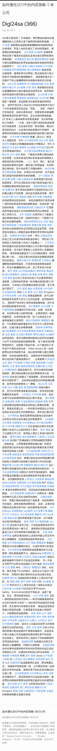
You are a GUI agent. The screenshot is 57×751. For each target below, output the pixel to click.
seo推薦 (31, 147)
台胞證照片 (30, 493)
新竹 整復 (48, 274)
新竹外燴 (37, 196)
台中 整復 (15, 154)
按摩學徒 (48, 327)
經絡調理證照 (47, 454)
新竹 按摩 (42, 616)
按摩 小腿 (16, 179)
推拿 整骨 (36, 613)
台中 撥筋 (38, 292)
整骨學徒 (41, 270)
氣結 (30, 288)
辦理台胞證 (39, 334)
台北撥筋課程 (9, 292)
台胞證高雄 (27, 179)
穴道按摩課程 (24, 225)
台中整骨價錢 (34, 482)
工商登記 (46, 260)
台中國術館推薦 (35, 83)
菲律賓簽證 (20, 59)
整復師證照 (30, 616)
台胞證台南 (26, 274)
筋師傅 (39, 327)
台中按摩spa (29, 422)
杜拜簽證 (41, 147)
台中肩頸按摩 (17, 493)
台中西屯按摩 (9, 295)
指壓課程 (28, 465)
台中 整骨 (23, 683)
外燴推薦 (47, 196)
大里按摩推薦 (9, 97)
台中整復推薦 (42, 521)
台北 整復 (10, 567)
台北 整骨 (27, 292)
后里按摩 (38, 288)
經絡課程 (17, 454)
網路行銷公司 (9, 87)
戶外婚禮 (17, 362)
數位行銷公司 (41, 465)
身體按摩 (36, 260)
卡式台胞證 (26, 486)
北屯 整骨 (49, 83)
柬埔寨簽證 (33, 97)
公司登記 (49, 242)
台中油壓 (45, 306)
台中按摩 (28, 52)
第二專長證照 (27, 687)
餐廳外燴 (7, 465)
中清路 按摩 (29, 362)
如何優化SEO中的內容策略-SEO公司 (28, 8)
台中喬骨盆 (13, 415)
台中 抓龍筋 (44, 175)
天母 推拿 (31, 87)
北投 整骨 (22, 66)
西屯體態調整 (19, 69)
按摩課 (13, 235)
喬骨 (45, 401)
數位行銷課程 (33, 320)
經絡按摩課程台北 (33, 221)
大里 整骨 (7, 277)
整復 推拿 (15, 581)
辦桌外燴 (12, 517)
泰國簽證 (45, 320)
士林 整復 (22, 295)
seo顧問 (38, 52)
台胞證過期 (46, 496)
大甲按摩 (12, 620)
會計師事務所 (34, 69)
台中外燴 (48, 66)
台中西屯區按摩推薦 (34, 150)
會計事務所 (34, 306)
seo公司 (12, 83)
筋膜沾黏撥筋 (39, 556)
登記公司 (42, 383)
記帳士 (33, 620)
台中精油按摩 (33, 450)
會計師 (30, 59)
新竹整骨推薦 (9, 172)
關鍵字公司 (21, 426)
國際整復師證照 (25, 207)
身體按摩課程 (40, 186)
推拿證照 (10, 401)
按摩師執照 (11, 369)
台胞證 (31, 66)
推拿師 (39, 66)
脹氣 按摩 (37, 274)
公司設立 (14, 514)
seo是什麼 (7, 196)
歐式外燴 (49, 168)
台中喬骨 (7, 422)
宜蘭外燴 (40, 366)
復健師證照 (27, 641)
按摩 (17, 401)
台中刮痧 (48, 288)
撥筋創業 (41, 362)
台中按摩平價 (40, 510)
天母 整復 (48, 532)
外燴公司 (45, 450)
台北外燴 (42, 94)
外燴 (50, 94)
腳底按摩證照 (42, 59)
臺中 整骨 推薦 (28, 581)
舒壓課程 (21, 482)
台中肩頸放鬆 (27, 514)
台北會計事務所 (18, 147)
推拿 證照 (29, 521)
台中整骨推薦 (9, 457)
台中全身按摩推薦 (26, 330)
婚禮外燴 (36, 225)
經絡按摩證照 (28, 366)
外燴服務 (7, 69)
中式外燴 (36, 394)
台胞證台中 (40, 207)
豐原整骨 (21, 97)
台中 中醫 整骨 (15, 387)
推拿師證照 (28, 454)
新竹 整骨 (13, 270)
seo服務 (21, 87)
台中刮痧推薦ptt (27, 270)
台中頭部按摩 (31, 140)
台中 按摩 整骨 (41, 595)
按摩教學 (21, 83)
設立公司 (43, 140)
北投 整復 (48, 221)
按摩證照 (10, 189)
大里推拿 (39, 479)
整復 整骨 (47, 225)
